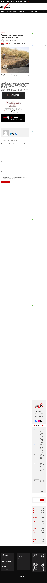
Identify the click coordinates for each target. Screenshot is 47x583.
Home (2, 43)
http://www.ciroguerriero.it (38, 216)
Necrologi (35, 528)
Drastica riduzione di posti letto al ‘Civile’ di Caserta (22, 124)
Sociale (34, 534)
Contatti (19, 558)
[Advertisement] (23, 21)
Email (2, 165)
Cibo (34, 515)
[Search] (42, 500)
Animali (34, 508)
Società (34, 537)
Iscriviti (29, 1)
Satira (34, 532)
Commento (4, 146)
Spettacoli (35, 539)
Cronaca (3, 32)
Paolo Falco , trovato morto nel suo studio (42, 459)
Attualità (35, 510)
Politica (34, 530)
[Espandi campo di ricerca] (44, 11)
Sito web (3, 171)
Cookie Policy (20, 556)
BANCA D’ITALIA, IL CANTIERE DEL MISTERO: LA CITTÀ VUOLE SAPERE (42, 487)
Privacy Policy (20, 554)
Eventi (34, 521)
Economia (35, 519)
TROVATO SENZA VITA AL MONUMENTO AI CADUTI (42, 450)
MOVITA (35, 526)
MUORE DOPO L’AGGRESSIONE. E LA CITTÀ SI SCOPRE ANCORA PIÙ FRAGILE (41, 438)
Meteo (34, 523)
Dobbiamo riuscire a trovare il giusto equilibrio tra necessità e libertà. (8, 125)
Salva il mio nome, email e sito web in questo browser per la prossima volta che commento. (15, 178)
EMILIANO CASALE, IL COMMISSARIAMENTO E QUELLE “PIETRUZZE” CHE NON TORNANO (42, 472)
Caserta (34, 512)
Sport (34, 541)
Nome (2, 160)
